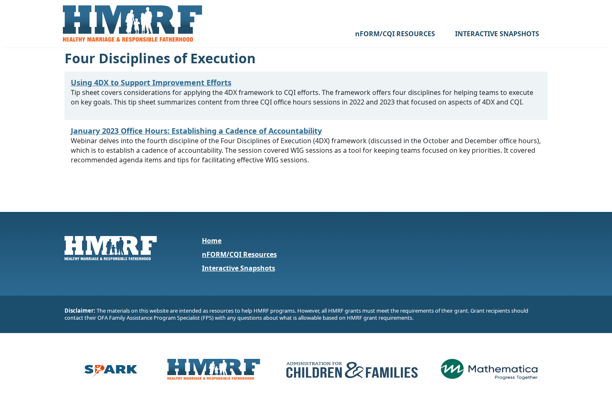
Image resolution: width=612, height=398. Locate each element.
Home (211, 240)
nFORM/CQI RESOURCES (395, 33)
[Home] (132, 23)
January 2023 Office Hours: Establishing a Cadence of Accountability (196, 131)
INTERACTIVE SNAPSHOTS (497, 33)
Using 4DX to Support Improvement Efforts (151, 82)
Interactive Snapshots (238, 268)
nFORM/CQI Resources (239, 254)
